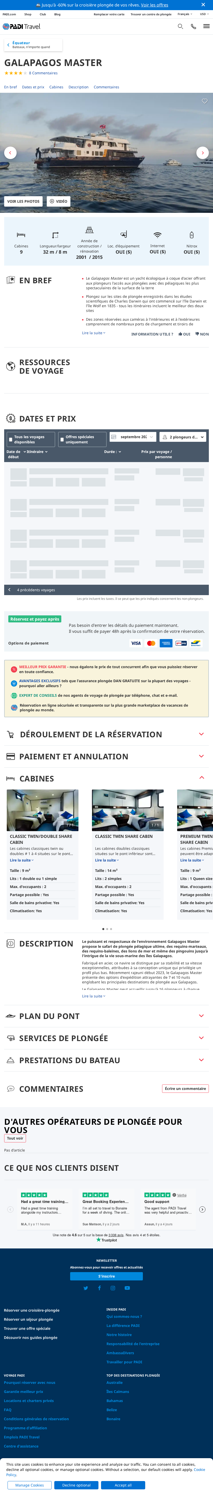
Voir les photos (23, 201)
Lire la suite (92, 333)
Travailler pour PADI (124, 1361)
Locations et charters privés (29, 1400)
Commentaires (106, 86)
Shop (27, 14)
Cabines (56, 86)
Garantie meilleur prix (23, 1391)
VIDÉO (61, 201)
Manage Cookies (29, 1485)
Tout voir (15, 1138)
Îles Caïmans (117, 1391)
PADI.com (9, 14)
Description (79, 86)
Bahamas (114, 1400)
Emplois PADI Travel (21, 1437)
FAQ (7, 1409)
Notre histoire (119, 1334)
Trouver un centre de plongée (151, 14)
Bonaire (113, 1418)
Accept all (123, 1485)
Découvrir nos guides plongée (30, 1337)
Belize (111, 1409)
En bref (10, 86)
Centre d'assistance (21, 1446)
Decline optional (76, 1485)
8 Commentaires (43, 72)
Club (43, 14)
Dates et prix (33, 86)
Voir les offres (154, 5)
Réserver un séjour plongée (28, 1319)
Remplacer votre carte (109, 14)
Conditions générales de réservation (36, 1418)
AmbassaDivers (120, 1352)
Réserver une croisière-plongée (31, 1310)
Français (183, 14)
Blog (57, 14)
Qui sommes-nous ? (124, 1316)
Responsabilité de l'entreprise (132, 1343)
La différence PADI (122, 1325)
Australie (114, 1382)
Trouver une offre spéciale (27, 1328)
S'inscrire (106, 1276)
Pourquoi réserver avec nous (29, 1382)
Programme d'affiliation (25, 1427)
